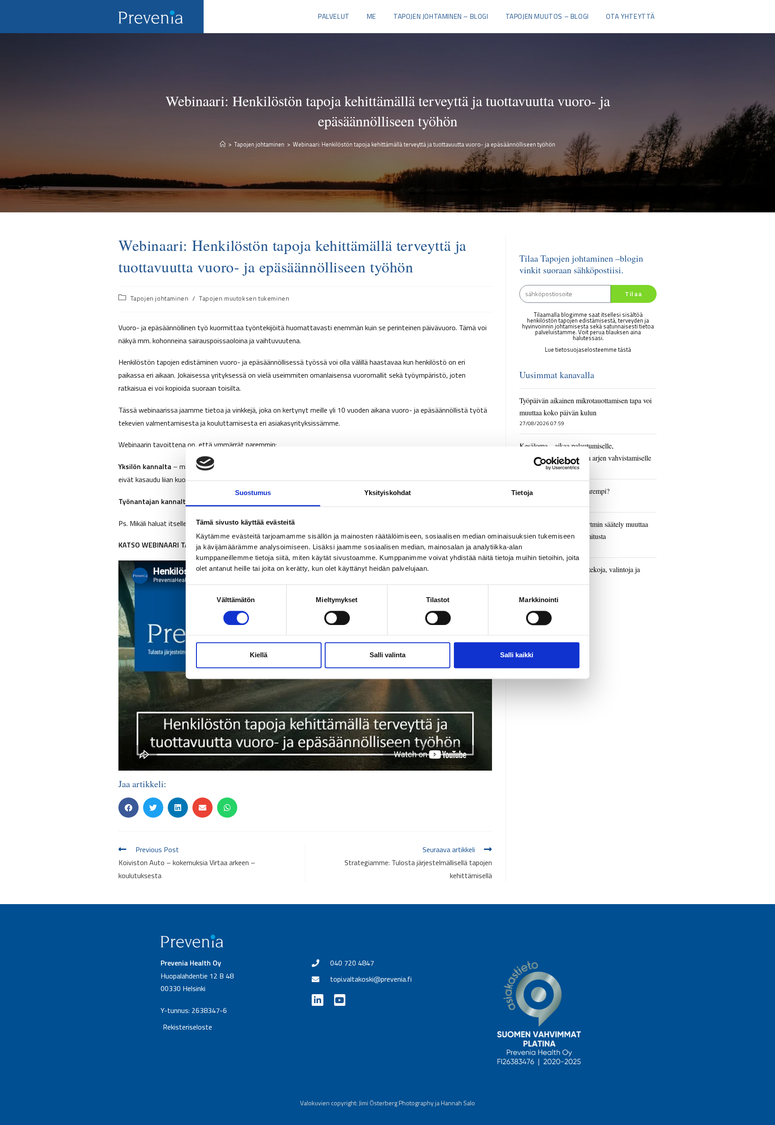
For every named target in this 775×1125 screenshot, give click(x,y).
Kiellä (258, 655)
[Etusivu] (223, 144)
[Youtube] (339, 999)
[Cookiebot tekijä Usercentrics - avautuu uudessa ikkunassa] (540, 463)
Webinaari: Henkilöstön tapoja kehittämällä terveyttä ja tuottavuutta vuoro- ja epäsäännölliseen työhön (424, 144)
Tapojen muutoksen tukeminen (244, 298)
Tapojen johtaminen (160, 298)
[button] (128, 807)
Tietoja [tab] (522, 493)
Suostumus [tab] (253, 493)
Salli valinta (387, 655)
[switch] (337, 618)
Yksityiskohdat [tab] (387, 493)
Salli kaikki (516, 655)
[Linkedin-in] (317, 999)
